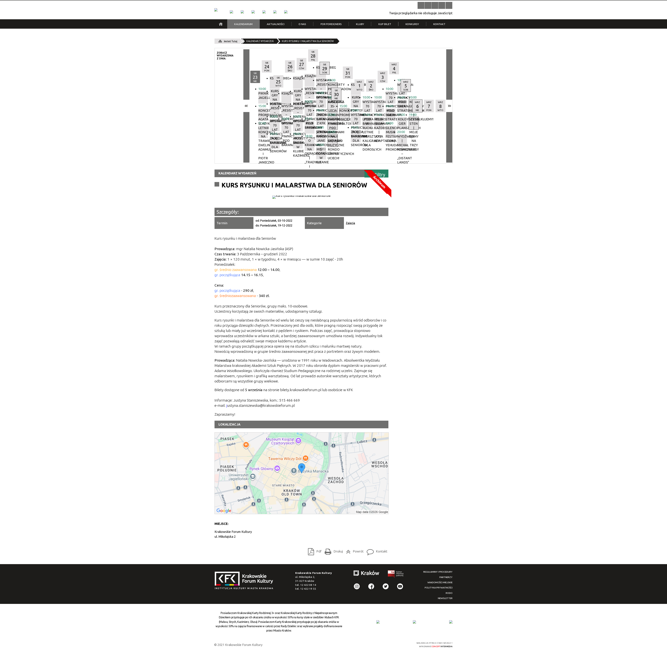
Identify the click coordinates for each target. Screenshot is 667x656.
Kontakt (376, 550)
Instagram (357, 586)
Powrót (354, 550)
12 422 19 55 (308, 588)
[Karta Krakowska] (450, 621)
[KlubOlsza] (242, 11)
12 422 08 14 (308, 584)
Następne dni (449, 106)
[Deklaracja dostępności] (434, 5)
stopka (245, 580)
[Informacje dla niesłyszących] (441, 5)
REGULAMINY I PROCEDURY (437, 571)
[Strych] (264, 11)
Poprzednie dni (246, 106)
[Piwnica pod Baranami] (275, 11)
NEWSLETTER (445, 598)
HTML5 (380, 644)
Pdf (314, 550)
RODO (449, 593)
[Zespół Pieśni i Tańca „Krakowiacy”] (285, 11)
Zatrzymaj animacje (421, 5)
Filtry (380, 174)
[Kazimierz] (253, 11)
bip (396, 574)
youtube (400, 586)
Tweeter (386, 586)
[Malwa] (231, 11)
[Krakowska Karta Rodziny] (378, 621)
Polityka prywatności (438, 587)
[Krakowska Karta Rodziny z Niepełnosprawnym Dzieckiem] (414, 621)
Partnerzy (445, 577)
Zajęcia (350, 223)
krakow (366, 573)
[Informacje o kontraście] (449, 5)
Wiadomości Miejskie (439, 582)
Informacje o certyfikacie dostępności (337, 644)
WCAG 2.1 (399, 644)
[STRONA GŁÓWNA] (221, 24)
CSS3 (386, 644)
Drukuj (333, 550)
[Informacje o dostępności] (428, 5)
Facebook (371, 586)
